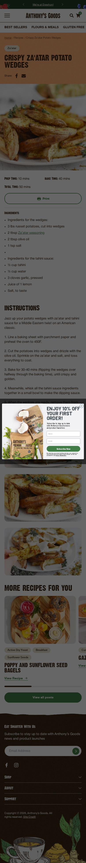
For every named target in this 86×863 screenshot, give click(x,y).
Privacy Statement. (61, 455)
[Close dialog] (81, 406)
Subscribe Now (63, 448)
